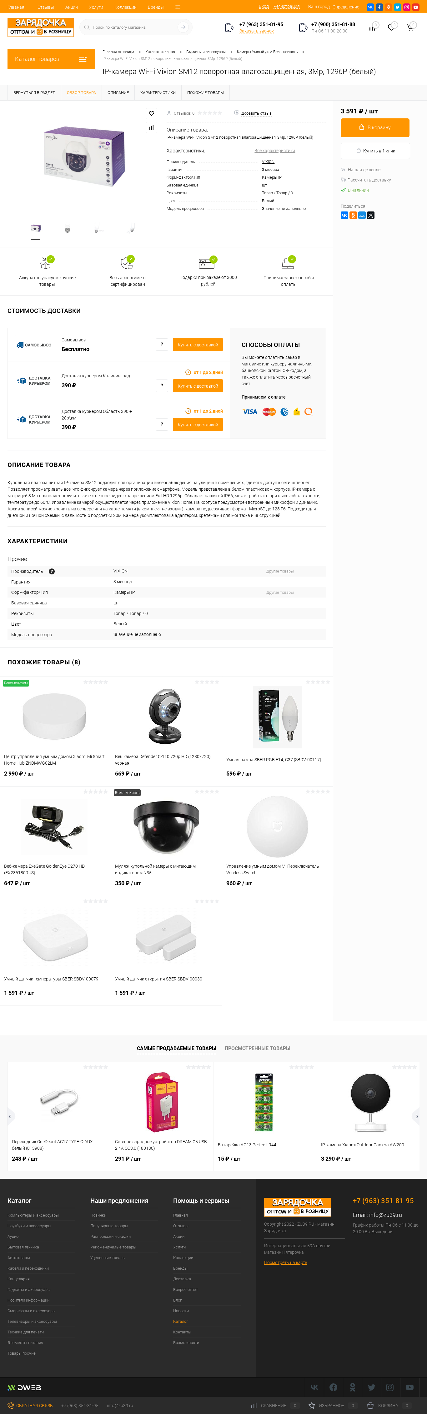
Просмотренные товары (257, 1048)
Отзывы (46, 7)
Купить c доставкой (198, 344)
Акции (71, 7)
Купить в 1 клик (379, 150)
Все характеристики (274, 150)
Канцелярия (19, 1279)
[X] (370, 215)
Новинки (98, 1215)
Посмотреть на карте (285, 1262)
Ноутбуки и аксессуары (29, 1225)
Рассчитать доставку (369, 179)
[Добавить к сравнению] (151, 127)
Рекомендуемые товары (113, 1247)
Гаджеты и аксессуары (29, 1289)
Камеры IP (272, 177)
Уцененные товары (108, 1257)
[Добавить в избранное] (151, 113)
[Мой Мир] (362, 215)
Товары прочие (22, 1353)
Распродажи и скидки (110, 1236)
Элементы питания (25, 1342)
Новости (181, 1310)
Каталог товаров (37, 59)
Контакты (182, 1332)
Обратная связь (34, 1405)
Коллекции (125, 7)
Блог (177, 1300)
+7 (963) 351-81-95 (79, 1405)
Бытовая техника (23, 1247)
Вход (264, 6)
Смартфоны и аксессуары (32, 1310)
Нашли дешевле (364, 169)
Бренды (156, 7)
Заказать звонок (256, 30)
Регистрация (287, 6)
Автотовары (19, 1257)
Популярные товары (109, 1225)
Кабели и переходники (28, 1268)
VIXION (268, 161)
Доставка (182, 1279)
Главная (16, 7)
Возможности (186, 1342)
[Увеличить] (83, 156)
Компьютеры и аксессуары (33, 1215)
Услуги (96, 7)
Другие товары (280, 571)
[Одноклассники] (353, 215)
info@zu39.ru (385, 1215)
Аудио (13, 1236)
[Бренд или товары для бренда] (52, 571)
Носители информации (28, 1300)
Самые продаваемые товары (176, 1048)
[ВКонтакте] (344, 215)
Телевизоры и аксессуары (32, 1321)
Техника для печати (26, 1332)
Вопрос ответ (185, 1289)
